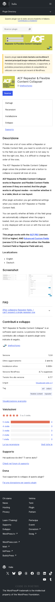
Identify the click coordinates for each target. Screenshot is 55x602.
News (5, 503)
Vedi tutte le (46, 444)
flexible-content (37, 394)
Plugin (31, 507)
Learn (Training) (10, 520)
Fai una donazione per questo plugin (19, 482)
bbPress (8, 551)
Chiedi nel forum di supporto (16, 463)
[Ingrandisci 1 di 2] (23, 277)
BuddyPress (9, 555)
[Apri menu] (51, 4)
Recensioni (10, 109)
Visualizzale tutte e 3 (44, 383)
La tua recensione (11, 444)
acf (43, 389)
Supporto (9, 129)
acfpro (48, 389)
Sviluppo (9, 122)
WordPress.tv (10, 533)
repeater (48, 394)
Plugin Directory (9, 11)
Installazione (11, 116)
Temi (31, 503)
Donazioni (35, 529)
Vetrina (32, 498)
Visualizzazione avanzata (14, 401)
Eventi (32, 524)
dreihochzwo (26, 85)
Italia (11, 567)
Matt (6, 546)
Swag (33, 533)
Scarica (7, 93)
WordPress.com (11, 542)
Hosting (6, 507)
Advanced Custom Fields (36, 238)
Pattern (32, 512)
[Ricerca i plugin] (29, 29)
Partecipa (33, 520)
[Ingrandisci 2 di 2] (49, 277)
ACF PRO (34, 234)
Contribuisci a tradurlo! (27, 20)
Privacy (6, 512)
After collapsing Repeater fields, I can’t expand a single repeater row (19, 311)
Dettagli (9, 103)
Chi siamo (7, 498)
